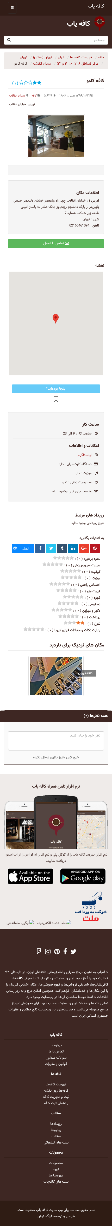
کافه (34, 95)
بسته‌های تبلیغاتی (56, 1143)
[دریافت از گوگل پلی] (83, 876)
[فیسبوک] (65, 952)
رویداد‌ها (56, 1124)
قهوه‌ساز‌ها (56, 1176)
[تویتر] (74, 952)
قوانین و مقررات (56, 1064)
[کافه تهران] (56, 676)
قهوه (56, 1169)
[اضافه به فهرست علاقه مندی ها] (56, 400)
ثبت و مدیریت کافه (56, 1097)
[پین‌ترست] (57, 952)
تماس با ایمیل (54, 243)
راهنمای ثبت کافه (56, 1103)
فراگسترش (45, 1216)
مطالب (56, 1136)
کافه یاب (96, 6)
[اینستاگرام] (48, 952)
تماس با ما (56, 1052)
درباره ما (56, 1045)
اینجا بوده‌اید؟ (56, 389)
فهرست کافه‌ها (56, 1084)
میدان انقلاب (17, 95)
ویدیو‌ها (56, 1130)
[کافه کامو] (56, 136)
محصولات (56, 1163)
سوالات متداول (56, 1058)
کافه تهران (85, 673)
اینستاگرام (84, 455)
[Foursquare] (39, 952)
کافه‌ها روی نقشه (56, 1091)
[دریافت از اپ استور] (30, 876)
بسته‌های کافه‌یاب (56, 1182)
